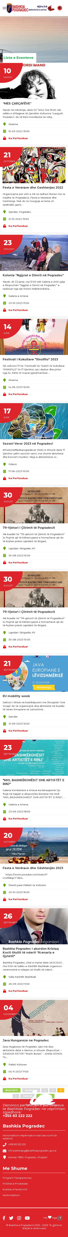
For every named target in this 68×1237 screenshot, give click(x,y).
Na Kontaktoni (11, 1195)
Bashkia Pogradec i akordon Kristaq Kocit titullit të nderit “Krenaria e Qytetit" (31, 952)
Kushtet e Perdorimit (15, 1189)
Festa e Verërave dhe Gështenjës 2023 (33, 868)
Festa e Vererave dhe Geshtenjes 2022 (33, 187)
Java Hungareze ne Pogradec (26, 1040)
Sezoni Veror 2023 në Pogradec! (28, 443)
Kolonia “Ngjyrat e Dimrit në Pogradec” (33, 275)
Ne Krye (13, 1090)
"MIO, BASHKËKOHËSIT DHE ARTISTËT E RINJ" (33, 782)
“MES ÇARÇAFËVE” (17, 103)
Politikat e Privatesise (15, 1183)
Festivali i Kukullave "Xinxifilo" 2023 (30, 359)
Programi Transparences (17, 1177)
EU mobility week (16, 696)
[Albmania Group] (59, 1218)
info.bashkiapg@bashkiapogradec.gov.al (32, 1150)
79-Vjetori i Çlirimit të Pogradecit (29, 527)
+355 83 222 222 (17, 1144)
